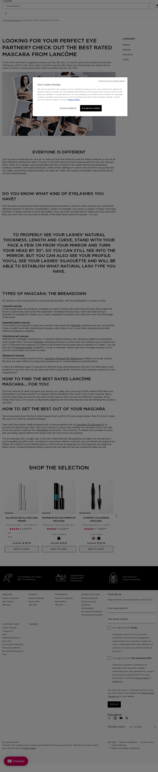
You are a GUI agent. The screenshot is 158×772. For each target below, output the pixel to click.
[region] (80, 96)
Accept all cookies (91, 108)
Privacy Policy (74, 100)
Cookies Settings (68, 108)
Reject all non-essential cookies (112, 81)
